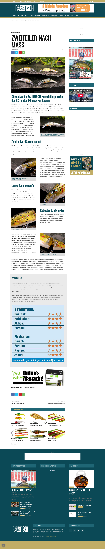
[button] (92, 15)
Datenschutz (78, 542)
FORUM (61, 15)
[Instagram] (89, 1)
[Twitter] (16, 52)
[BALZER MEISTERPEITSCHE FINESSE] (72, 514)
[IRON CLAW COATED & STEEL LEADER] (81, 479)
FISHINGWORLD (54, 15)
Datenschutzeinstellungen (88, 542)
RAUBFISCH (15, 15)
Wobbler (32, 387)
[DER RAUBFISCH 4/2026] (81, 63)
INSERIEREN (36, 1)
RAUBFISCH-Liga (45, 15)
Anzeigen (22, 508)
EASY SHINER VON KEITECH (54, 425)
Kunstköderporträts (25, 20)
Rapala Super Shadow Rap (36, 425)
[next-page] (15, 443)
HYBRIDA (67, 15)
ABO (21, 1)
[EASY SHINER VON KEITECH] (56, 418)
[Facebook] (87, 1)
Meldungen (23, 515)
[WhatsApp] (23, 52)
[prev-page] (12, 443)
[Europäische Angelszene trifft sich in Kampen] (15, 513)
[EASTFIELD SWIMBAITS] (38, 433)
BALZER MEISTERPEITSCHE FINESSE (84, 513)
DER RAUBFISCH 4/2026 (75, 45)
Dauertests (71, 487)
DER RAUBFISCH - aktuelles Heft (18, 487)
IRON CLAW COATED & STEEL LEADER (81, 491)
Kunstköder (26, 387)
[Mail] (91, 1)
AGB (73, 542)
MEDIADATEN (42, 1)
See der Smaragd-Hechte (17, 403)
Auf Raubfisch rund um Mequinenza (56, 403)
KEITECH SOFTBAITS (53, 440)
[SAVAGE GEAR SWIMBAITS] (19, 418)
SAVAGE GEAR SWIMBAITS (17, 425)
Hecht (21, 387)
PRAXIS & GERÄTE (24, 15)
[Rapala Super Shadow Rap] (38, 418)
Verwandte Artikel (20, 409)
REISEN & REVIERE (35, 15)
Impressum (68, 542)
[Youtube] (93, 1)
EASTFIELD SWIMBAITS (35, 440)
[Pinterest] (20, 52)
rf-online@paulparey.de (50, 536)
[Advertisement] (39, 27)
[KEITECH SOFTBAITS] (56, 433)
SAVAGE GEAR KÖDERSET (17, 440)
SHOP (25, 1)
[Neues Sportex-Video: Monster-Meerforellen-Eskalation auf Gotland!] (15, 504)
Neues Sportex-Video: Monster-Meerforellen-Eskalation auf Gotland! (26, 504)
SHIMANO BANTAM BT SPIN (84, 505)
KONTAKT (29, 1)
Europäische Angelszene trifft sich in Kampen (27, 513)
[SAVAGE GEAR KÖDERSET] (19, 433)
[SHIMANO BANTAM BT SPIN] (72, 507)
